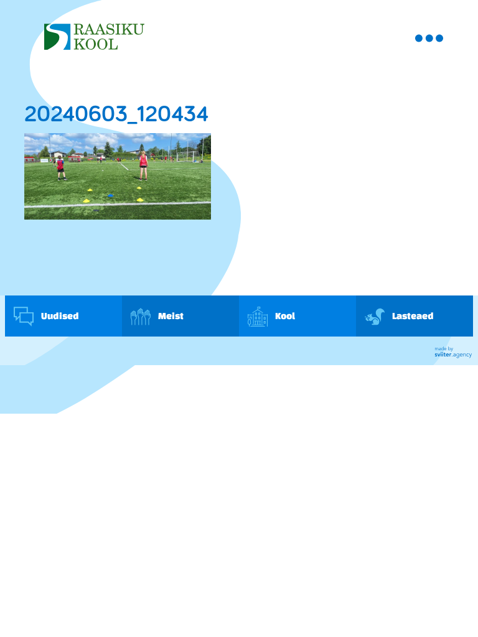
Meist (170, 315)
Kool (284, 315)
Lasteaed (412, 315)
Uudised (59, 315)
